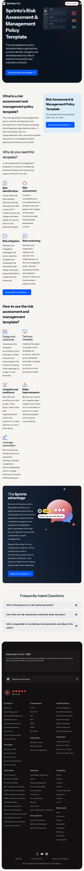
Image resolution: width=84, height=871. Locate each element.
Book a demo (71, 4)
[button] (22, 72)
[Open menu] (81, 4)
